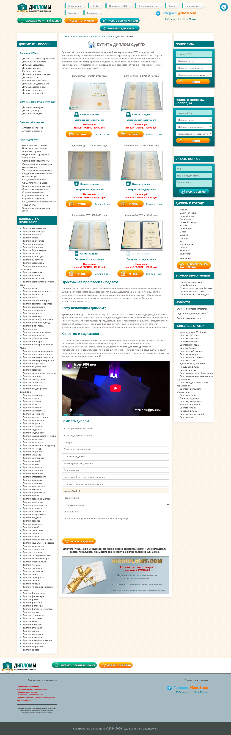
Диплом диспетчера (33, 325)
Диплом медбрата (32, 429)
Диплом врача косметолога (37, 291)
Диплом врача (30, 287)
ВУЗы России (79, 36)
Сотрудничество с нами (192, 291)
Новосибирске (187, 215)
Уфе (182, 241)
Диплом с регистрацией (192, 413)
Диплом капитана (32, 375)
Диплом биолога (31, 253)
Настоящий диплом (190, 404)
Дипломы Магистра (32, 67)
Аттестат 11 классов (32, 127)
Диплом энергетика (33, 646)
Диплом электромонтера (35, 643)
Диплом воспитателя (33, 278)
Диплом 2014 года (189, 344)
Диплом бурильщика (33, 256)
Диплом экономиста (33, 633)
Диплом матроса (31, 423)
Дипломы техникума (32, 107)
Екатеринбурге (187, 219)
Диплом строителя (32, 552)
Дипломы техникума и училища (37, 101)
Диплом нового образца (192, 357)
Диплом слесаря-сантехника (37, 539)
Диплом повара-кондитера (36, 498)
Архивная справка (31, 151)
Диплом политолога (33, 501)
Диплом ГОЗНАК (188, 360)
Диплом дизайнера (33, 316)
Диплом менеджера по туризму (39, 445)
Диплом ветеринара (33, 262)
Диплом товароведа (33, 571)
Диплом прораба (31, 520)
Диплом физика (31, 599)
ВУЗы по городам (83, 20)
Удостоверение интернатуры (37, 170)
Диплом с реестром (32, 89)
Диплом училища (31, 110)
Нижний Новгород (189, 222)
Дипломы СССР (30, 77)
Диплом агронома (32, 234)
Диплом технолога (32, 567)
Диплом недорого (189, 395)
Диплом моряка (31, 464)
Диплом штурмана (32, 627)
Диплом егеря (30, 328)
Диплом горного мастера (36, 300)
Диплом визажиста (32, 272)
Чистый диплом (188, 369)
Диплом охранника (32, 479)
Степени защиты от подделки (195, 294)
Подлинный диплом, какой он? (192, 313)
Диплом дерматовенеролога (37, 303)
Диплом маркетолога (34, 410)
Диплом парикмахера (34, 486)
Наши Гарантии (188, 285)
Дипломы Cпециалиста (34, 61)
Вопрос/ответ (193, 5)
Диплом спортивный (33, 545)
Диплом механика (32, 454)
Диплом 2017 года (189, 335)
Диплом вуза (186, 417)
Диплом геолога (31, 297)
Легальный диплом (189, 366)
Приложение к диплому (34, 80)
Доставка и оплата (147, 5)
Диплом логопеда (32, 401)
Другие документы (30, 139)
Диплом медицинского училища (39, 435)
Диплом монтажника (33, 457)
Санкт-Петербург (188, 212)
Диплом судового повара (36, 558)
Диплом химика (31, 611)
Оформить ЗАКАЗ (118, 5)
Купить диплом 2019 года (193, 332)
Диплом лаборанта (33, 385)
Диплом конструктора (34, 379)
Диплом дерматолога (34, 306)
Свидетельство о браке (34, 179)
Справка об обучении (33, 198)
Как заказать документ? (192, 281)
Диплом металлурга (33, 448)
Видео (171, 5)
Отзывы (72, 12)
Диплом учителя (31, 583)
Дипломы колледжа (32, 113)
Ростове (184, 237)
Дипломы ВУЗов (29, 52)
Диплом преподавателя (35, 504)
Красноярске (186, 244)
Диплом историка (32, 369)
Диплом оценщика (32, 482)
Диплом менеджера (33, 442)
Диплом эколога (31, 630)
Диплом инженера (32, 341)
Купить (81, 134)
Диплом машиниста (33, 426)
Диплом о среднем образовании (196, 372)
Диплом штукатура (32, 624)
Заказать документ (118, 665)
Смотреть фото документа (89, 119)
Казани (183, 225)
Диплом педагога (32, 489)
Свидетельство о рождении (36, 185)
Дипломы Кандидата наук (35, 83)
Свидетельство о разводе (35, 182)
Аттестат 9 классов (32, 130)
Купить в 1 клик (102, 134)
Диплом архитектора (33, 240)
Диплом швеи (30, 621)
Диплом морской (31, 460)
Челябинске (186, 228)
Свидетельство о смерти (35, 188)
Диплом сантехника (33, 530)
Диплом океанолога (33, 473)
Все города (186, 258)
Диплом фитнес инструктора (37, 608)
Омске (183, 231)
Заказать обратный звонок (78, 665)
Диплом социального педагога (38, 542)
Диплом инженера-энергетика (38, 360)
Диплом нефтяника (33, 470)
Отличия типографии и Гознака (196, 288)
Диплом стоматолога (33, 549)
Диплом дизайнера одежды (37, 322)
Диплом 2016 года (189, 338)
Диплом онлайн (188, 407)
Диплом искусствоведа (34, 366)
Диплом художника (32, 618)
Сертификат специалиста (35, 160)
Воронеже (185, 250)
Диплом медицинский (34, 432)
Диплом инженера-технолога (38, 357)
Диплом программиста (34, 514)
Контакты (92, 12)
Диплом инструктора (33, 363)
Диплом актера (30, 237)
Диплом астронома (33, 243)
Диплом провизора (32, 508)
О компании (74, 5)
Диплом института (189, 354)
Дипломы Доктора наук (34, 86)
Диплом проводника (33, 511)
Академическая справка (34, 144)
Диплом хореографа (33, 615)
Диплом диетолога (32, 313)
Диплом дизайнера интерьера (38, 319)
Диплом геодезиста (33, 294)
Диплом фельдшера (33, 596)
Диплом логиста (31, 398)
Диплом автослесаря (34, 231)
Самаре (184, 234)
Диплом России (188, 347)
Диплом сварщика (32, 533)
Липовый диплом (188, 410)
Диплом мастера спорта (35, 416)
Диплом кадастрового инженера (39, 372)
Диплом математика (33, 420)
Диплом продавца (32, 517)
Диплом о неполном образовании (189, 390)
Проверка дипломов (121, 28)
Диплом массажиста (33, 413)
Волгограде (186, 253)
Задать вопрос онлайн (123, 20)
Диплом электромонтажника (37, 640)
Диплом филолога (32, 602)
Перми (183, 247)
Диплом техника (31, 564)
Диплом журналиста (33, 335)
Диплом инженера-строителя (38, 353)
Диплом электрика (32, 637)
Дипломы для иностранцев (36, 74)
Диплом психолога (32, 523)
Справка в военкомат (33, 192)
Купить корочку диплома (192, 363)
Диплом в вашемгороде (197, 265)
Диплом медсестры (33, 438)
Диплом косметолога (33, 382)
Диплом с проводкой (33, 93)
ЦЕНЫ (95, 5)
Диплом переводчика (34, 492)
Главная (66, 36)
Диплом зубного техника (35, 338)
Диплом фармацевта (34, 593)
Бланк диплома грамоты (34, 148)
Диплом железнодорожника (37, 331)
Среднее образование (32, 122)
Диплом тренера (31, 580)
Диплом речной (31, 526)
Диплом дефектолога (34, 309)
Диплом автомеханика (34, 228)
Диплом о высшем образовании (38, 58)
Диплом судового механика (37, 555)
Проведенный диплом (191, 350)
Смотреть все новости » (189, 318)
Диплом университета (191, 401)
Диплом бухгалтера (33, 259)
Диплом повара (31, 495)
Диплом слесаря (31, 536)
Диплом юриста (31, 649)
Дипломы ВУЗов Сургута (101, 36)
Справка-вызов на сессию (35, 195)
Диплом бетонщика (33, 247)
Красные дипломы (31, 71)
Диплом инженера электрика (38, 350)
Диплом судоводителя (34, 561)
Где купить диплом (189, 398)
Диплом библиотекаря (34, 250)
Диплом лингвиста (32, 394)
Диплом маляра (31, 404)
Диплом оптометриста (34, 476)
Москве (183, 209)
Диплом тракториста (33, 577)
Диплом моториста (32, 467)
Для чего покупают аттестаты (192, 308)
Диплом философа (33, 605)
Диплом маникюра (32, 407)
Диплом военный (32, 275)
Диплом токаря (30, 574)
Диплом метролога (32, 451)
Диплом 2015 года (189, 341)
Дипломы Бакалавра (33, 64)
